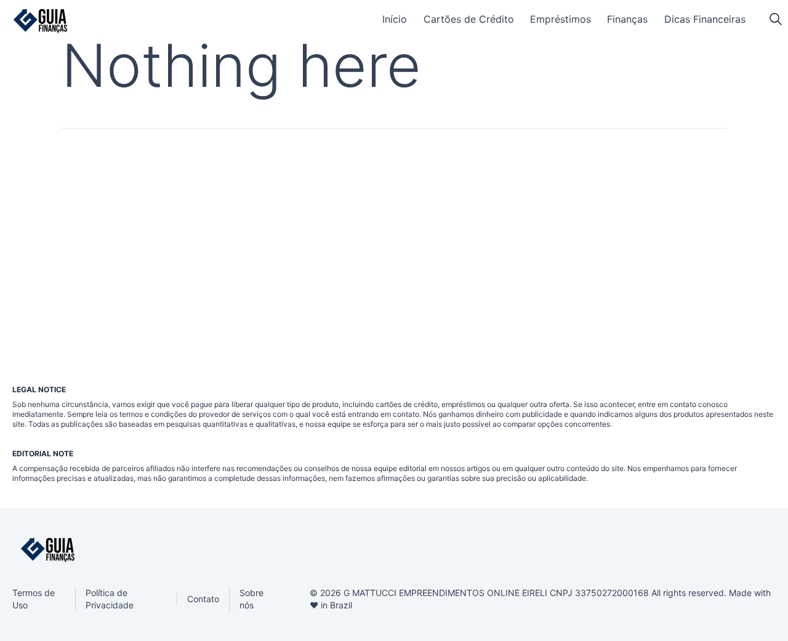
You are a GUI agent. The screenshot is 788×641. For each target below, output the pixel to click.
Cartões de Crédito (469, 19)
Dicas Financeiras (705, 19)
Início (394, 19)
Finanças (627, 19)
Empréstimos (560, 19)
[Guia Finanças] (40, 21)
